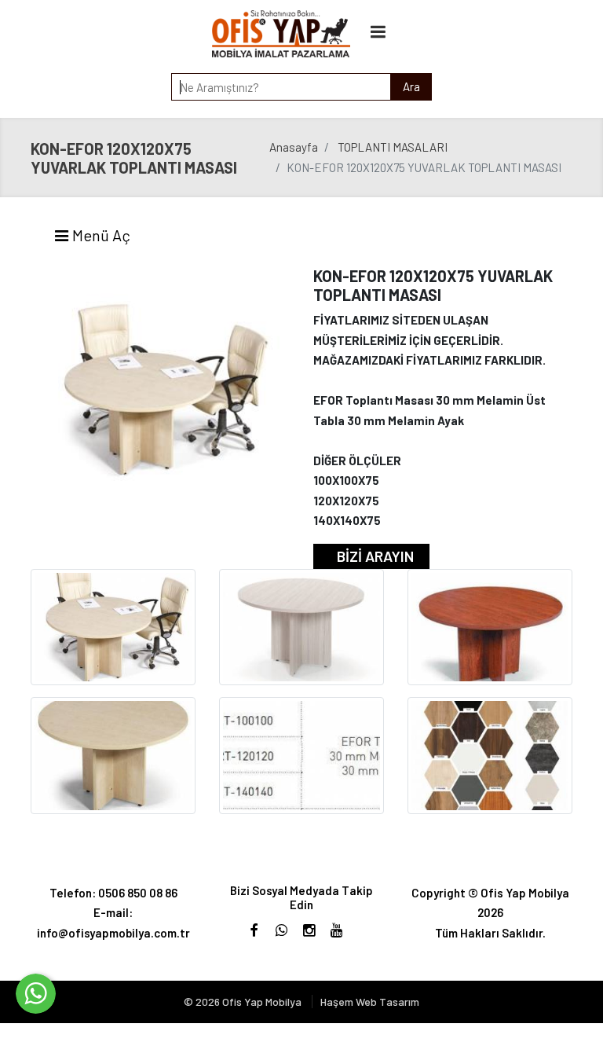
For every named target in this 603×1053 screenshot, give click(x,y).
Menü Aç (99, 235)
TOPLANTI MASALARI (393, 147)
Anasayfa (293, 147)
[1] (378, 31)
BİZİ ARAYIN (375, 556)
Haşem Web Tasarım (369, 1001)
